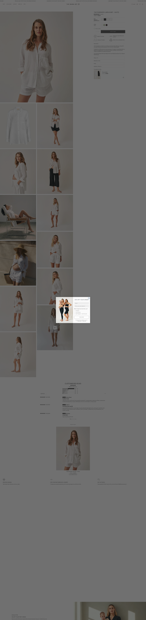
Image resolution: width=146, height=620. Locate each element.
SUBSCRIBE (81, 317)
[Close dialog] (89, 298)
